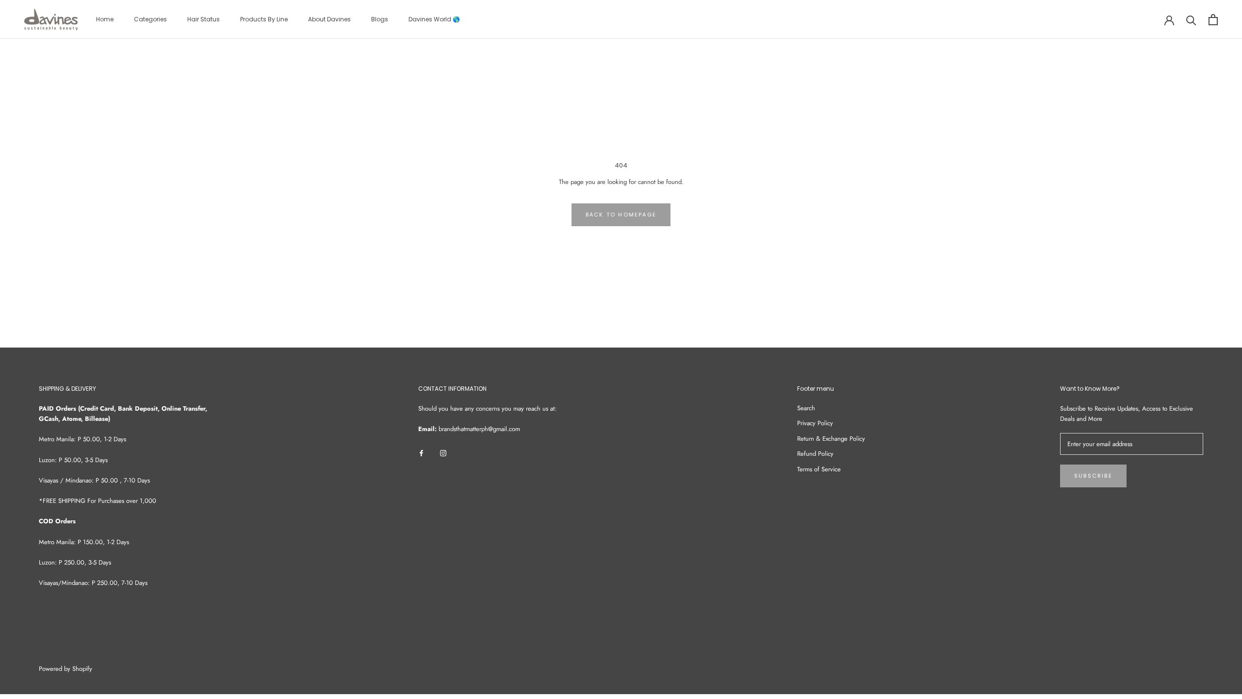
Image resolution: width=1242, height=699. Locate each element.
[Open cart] (1213, 19)
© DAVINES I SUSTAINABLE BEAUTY (79, 656)
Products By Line (264, 19)
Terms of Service (819, 469)
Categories (150, 19)
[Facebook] (421, 452)
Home (105, 19)
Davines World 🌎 (434, 19)
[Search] (1191, 20)
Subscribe (1093, 476)
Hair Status (203, 19)
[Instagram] (443, 452)
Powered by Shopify (65, 668)
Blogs (379, 19)
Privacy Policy (815, 423)
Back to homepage (621, 214)
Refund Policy (815, 453)
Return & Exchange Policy (831, 438)
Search (806, 408)
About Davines (329, 19)
